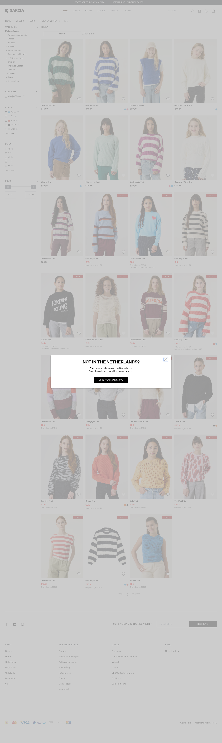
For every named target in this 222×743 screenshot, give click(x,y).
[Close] (166, 359)
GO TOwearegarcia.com (111, 380)
